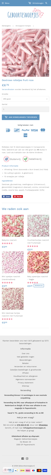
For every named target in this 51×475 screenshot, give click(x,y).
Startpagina (6, 26)
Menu (7, 3)
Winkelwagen (38, 3)
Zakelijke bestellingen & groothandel (25, 370)
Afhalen (25, 373)
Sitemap (25, 386)
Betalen (25, 363)
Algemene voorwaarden (25, 379)
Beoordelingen (26, 360)
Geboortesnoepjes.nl (26, 466)
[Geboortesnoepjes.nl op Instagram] (27, 459)
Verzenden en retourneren (25, 366)
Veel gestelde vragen (25, 357)
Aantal (4, 104)
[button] (7, 243)
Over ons (25, 353)
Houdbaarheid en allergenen (25, 376)
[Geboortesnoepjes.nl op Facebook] (22, 459)
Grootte (5, 94)
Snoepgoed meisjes (23, 26)
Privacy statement (25, 383)
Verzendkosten (8, 89)
